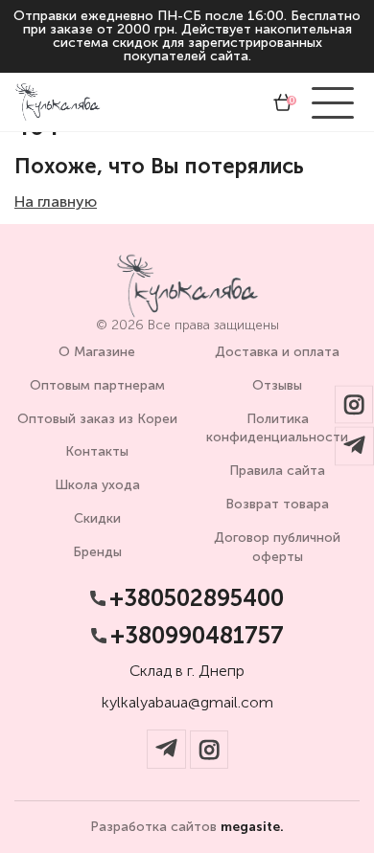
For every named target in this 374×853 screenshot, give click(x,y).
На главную (55, 201)
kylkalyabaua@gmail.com (187, 702)
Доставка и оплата (277, 352)
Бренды (97, 552)
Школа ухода (97, 485)
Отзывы (277, 385)
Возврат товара (277, 504)
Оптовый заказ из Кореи (97, 419)
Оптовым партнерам (97, 385)
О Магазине (96, 352)
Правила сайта (277, 470)
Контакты (97, 451)
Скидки (97, 518)
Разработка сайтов (187, 827)
